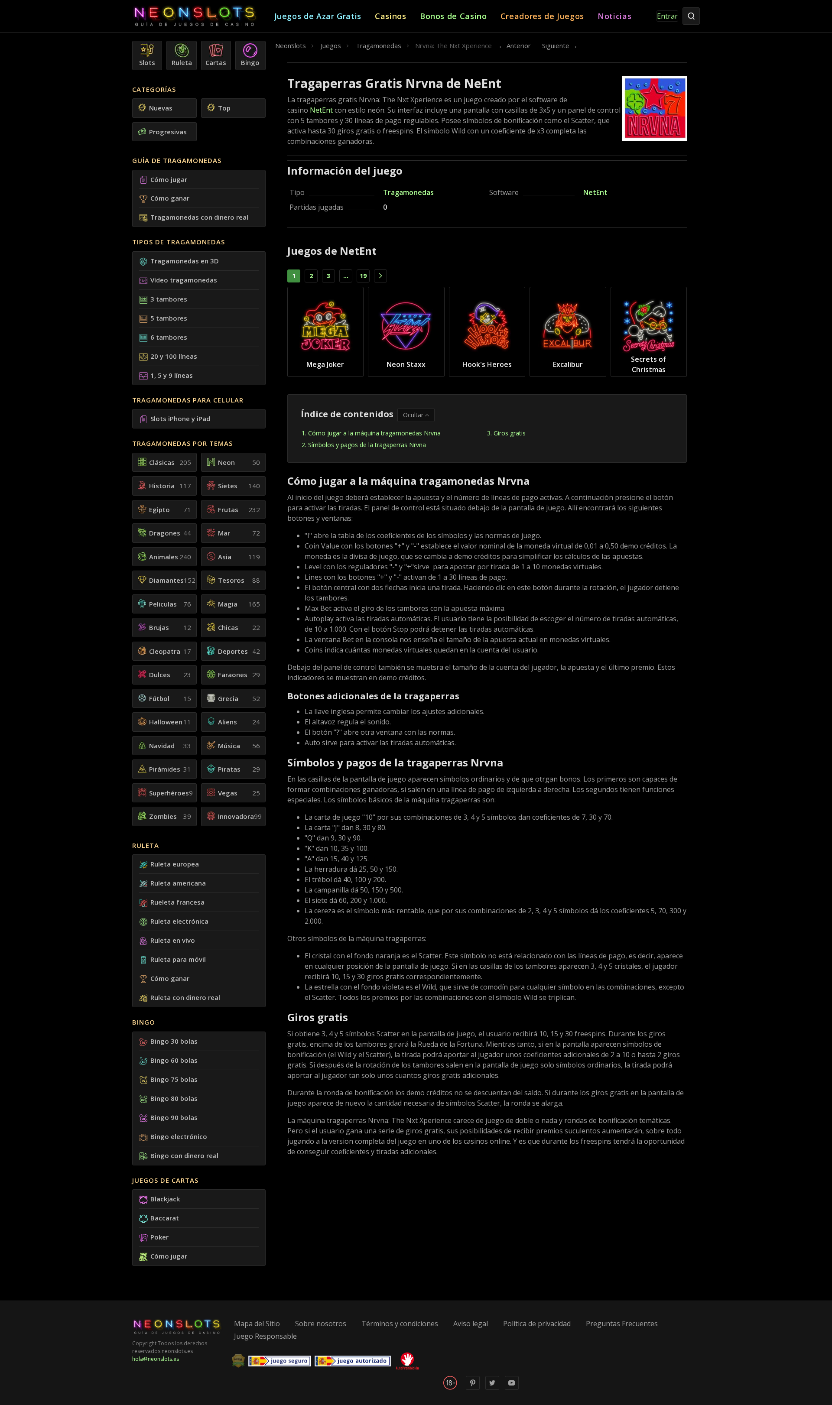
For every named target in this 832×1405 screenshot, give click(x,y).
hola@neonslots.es (155, 1359)
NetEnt (321, 110)
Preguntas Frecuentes (622, 1323)
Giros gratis (510, 433)
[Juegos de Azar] (203, 16)
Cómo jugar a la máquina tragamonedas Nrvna (374, 433)
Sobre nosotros (320, 1323)
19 (363, 276)
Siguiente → (560, 45)
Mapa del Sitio (257, 1323)
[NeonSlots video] (512, 1388)
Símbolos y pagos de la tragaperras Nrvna (367, 445)
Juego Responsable (265, 1336)
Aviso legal (470, 1323)
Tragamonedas (408, 192)
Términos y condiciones (399, 1323)
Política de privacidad (537, 1323)
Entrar (667, 16)
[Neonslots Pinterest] (473, 1388)
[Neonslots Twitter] (492, 1388)
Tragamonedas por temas (182, 443)
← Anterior (514, 45)
